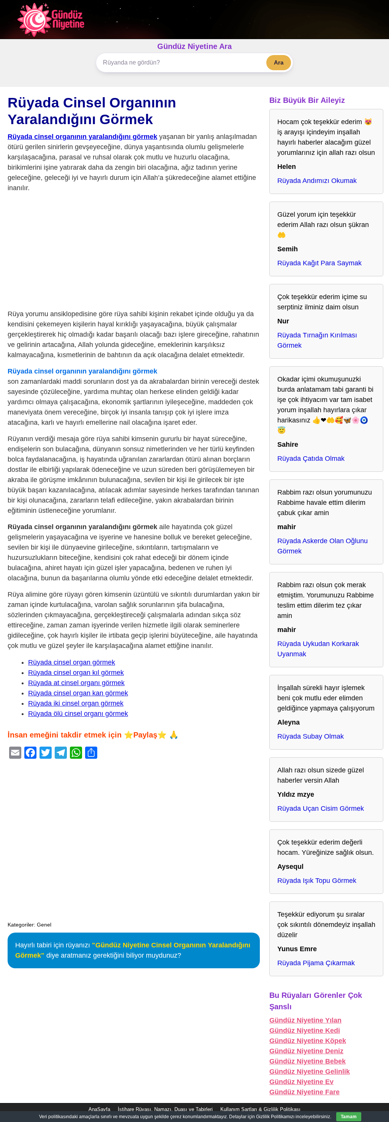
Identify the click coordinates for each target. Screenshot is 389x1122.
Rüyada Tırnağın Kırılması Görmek (317, 340)
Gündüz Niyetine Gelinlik (309, 1071)
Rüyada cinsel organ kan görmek (78, 693)
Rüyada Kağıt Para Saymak (319, 263)
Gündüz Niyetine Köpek (307, 1041)
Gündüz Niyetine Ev (301, 1082)
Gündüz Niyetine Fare (304, 1092)
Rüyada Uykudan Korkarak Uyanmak (318, 649)
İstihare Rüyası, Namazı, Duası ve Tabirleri (165, 1109)
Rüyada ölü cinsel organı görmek (78, 713)
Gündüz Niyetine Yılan (305, 1020)
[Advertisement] (134, 253)
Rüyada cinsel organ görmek (71, 662)
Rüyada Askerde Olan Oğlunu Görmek (322, 546)
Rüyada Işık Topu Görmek (316, 880)
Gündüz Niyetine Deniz (306, 1051)
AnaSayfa (99, 1109)
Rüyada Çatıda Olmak (311, 458)
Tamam (349, 1116)
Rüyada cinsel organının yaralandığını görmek (82, 136)
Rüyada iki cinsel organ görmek (75, 703)
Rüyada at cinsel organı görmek (76, 683)
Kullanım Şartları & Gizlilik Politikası (260, 1109)
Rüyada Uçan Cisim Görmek (320, 808)
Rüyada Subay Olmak (310, 736)
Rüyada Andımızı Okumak (317, 180)
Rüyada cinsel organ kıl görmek (76, 672)
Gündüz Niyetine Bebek (307, 1061)
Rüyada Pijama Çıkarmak (316, 963)
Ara (278, 62)
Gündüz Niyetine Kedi (304, 1030)
